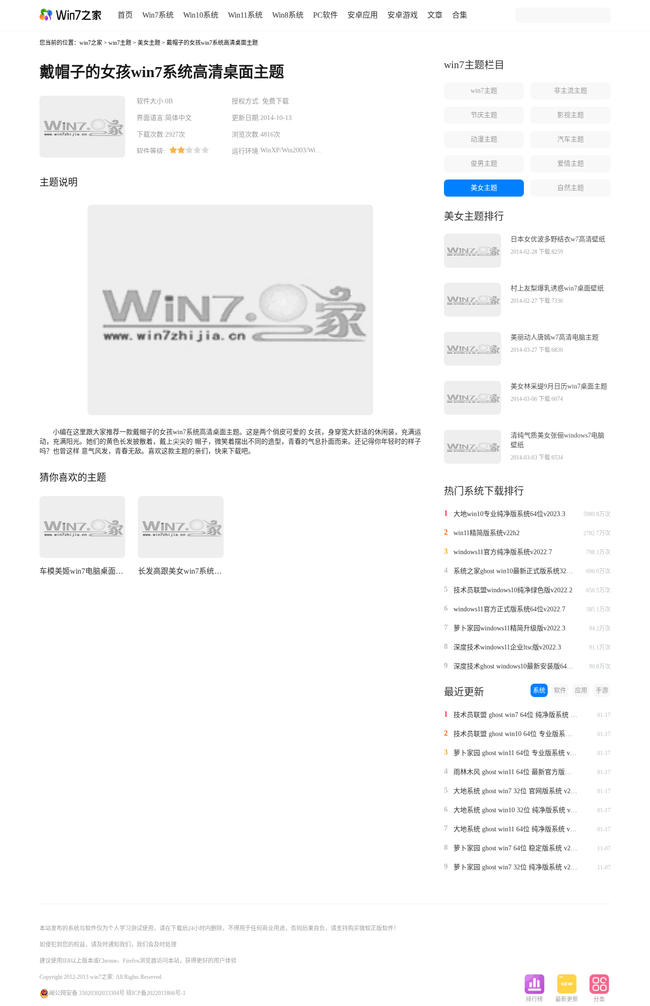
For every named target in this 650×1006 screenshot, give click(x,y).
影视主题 (570, 115)
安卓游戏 (402, 15)
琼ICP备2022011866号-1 (156, 993)
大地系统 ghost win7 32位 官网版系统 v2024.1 (515, 791)
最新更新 (566, 999)
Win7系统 (158, 15)
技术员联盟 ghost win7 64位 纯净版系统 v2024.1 (515, 714)
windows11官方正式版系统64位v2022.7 (509, 609)
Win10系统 (200, 15)
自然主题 (570, 187)
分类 (599, 999)
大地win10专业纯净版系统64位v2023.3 (509, 514)
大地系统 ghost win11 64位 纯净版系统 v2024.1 (515, 829)
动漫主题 (484, 139)
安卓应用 (362, 15)
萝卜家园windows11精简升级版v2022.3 (509, 628)
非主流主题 (570, 90)
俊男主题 (484, 163)
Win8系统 (288, 15)
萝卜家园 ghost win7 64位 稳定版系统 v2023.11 (515, 848)
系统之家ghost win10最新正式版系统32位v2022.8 (515, 571)
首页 (125, 15)
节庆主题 (484, 115)
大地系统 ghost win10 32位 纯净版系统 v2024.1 (515, 810)
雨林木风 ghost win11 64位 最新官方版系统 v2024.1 (515, 772)
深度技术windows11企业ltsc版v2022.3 (507, 647)
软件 (560, 690)
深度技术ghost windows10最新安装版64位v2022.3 (515, 666)
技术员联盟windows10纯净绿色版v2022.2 (512, 590)
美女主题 (149, 43)
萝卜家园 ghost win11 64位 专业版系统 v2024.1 (515, 753)
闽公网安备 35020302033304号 (87, 993)
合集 (459, 15)
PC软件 (325, 15)
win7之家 (90, 43)
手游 (602, 690)
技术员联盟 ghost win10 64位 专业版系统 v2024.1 (515, 733)
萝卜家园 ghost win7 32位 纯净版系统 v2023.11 (515, 867)
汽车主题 (570, 139)
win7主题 (119, 43)
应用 (581, 690)
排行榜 (534, 999)
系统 (539, 690)
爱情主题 (570, 163)
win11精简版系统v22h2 (486, 533)
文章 (435, 15)
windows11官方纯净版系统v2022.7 (502, 552)
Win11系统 (245, 15)
